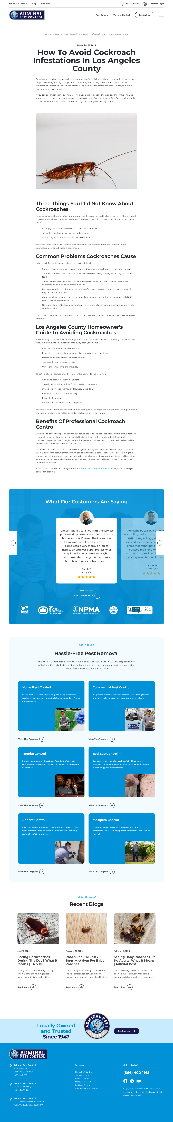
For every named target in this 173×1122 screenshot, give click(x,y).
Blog (34, 3)
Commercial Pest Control (86, 1088)
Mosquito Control (83, 1082)
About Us (45, 3)
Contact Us (144, 15)
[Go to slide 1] (82, 590)
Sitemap (151, 1092)
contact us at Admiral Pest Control (97, 468)
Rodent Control (82, 1078)
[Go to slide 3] (91, 590)
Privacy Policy (140, 1092)
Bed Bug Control (82, 1085)
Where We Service (17, 3)
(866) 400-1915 (20, 1075)
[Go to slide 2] (86, 590)
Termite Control (82, 1075)
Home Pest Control (83, 1072)
